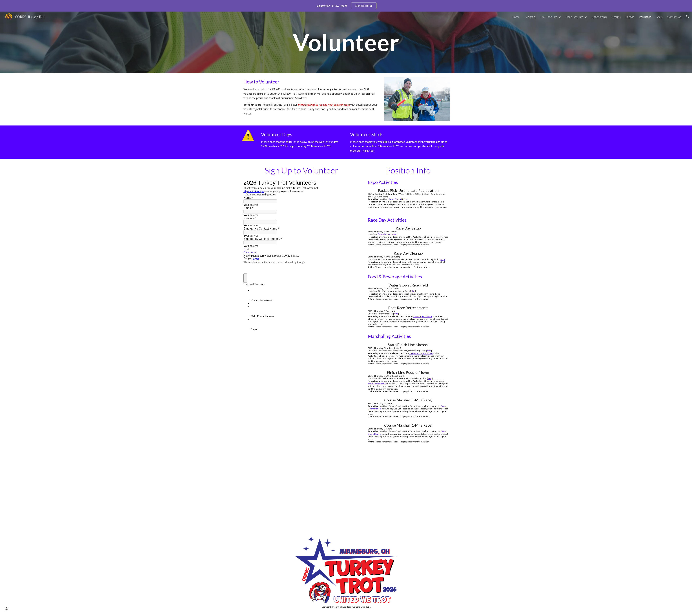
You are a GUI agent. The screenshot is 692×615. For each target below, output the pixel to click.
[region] (346, 6)
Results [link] (616, 16)
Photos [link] (629, 16)
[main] (346, 42)
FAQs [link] (659, 16)
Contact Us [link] (674, 16)
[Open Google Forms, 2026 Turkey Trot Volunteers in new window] (354, 182)
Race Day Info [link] (574, 16)
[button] (687, 16)
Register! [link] (530, 16)
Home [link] (516, 16)
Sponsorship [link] (599, 16)
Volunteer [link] (645, 16)
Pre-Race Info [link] (548, 16)
